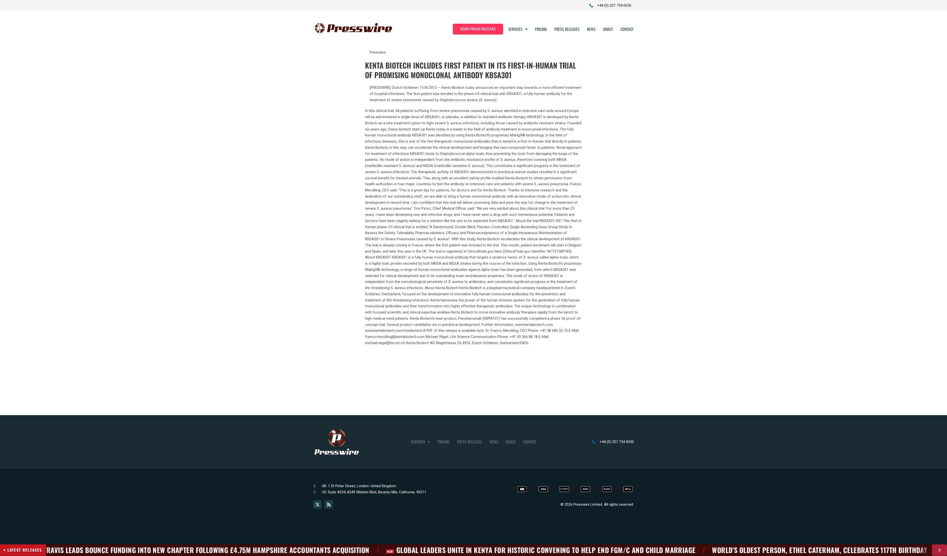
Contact (627, 29)
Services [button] (515, 29)
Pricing (541, 29)
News (591, 29)
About (608, 29)
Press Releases (567, 29)
